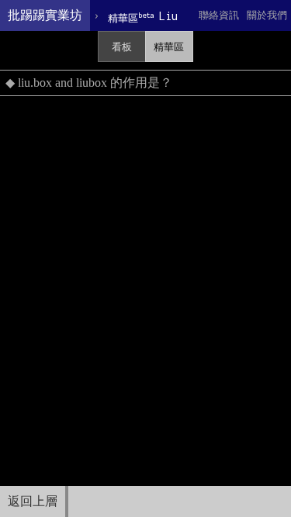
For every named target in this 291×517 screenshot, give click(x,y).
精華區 (169, 47)
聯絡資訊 (219, 15)
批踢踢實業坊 (45, 15)
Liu (143, 16)
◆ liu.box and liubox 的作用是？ (88, 82)
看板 (122, 47)
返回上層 (32, 501)
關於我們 (267, 15)
